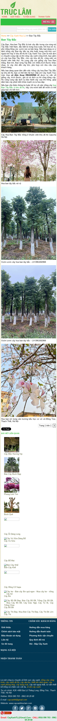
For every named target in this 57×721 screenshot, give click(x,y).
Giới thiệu (15, 17)
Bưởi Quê (8, 514)
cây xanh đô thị (12, 682)
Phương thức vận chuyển (41, 635)
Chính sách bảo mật (10, 631)
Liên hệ (4, 640)
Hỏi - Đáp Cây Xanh (38, 644)
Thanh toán (44, 17)
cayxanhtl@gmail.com (17, 700)
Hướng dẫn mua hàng (39, 627)
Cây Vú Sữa (9, 541)
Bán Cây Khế (10, 567)
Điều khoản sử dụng (11, 635)
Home (4, 17)
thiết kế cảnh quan (39, 682)
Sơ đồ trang (7, 644)
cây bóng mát (22, 684)
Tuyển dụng (29, 17)
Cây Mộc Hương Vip (13, 454)
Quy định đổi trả (37, 640)
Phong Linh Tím (11, 494)
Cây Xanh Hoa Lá (18, 36)
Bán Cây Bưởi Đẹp (12, 474)
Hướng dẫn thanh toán (40, 631)
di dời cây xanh (34, 687)
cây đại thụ (25, 682)
